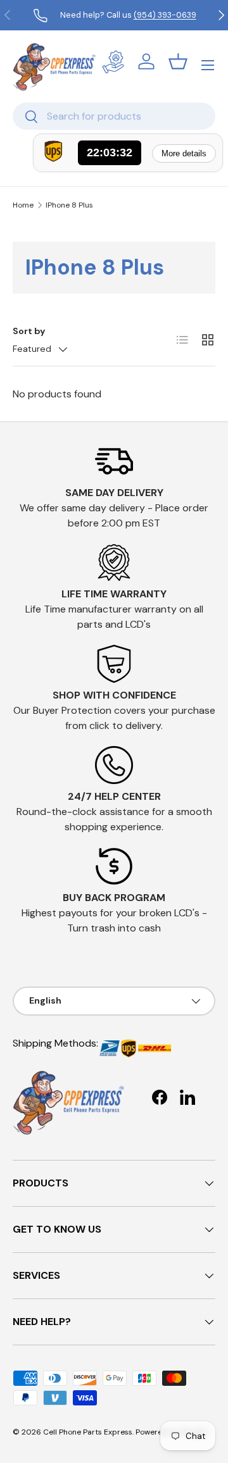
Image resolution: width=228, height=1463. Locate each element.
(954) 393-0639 (165, 14)
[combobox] (114, 116)
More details (184, 153)
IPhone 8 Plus (69, 205)
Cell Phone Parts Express (87, 1432)
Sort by (29, 331)
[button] (178, 61)
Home (23, 205)
